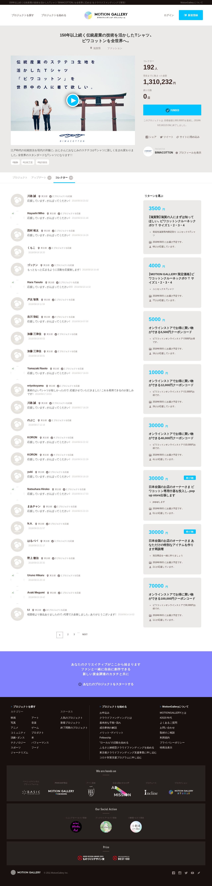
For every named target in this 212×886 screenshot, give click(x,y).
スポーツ (16, 747)
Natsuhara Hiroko (38, 489)
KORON (32, 437)
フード (35, 747)
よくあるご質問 (168, 722)
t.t (28, 609)
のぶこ (31, 420)
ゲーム (35, 727)
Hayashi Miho (35, 213)
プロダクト (37, 732)
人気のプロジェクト (71, 717)
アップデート (41, 177)
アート (35, 717)
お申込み (104, 712)
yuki (30, 472)
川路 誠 (31, 196)
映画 (13, 717)
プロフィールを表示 (190, 152)
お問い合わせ (167, 727)
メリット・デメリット (111, 732)
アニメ (14, 727)
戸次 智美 (33, 299)
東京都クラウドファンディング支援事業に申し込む (126, 752)
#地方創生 (42, 162)
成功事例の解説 (108, 727)
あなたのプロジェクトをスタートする (108, 684)
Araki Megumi (36, 592)
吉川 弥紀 (33, 316)
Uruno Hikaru (35, 575)
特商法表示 (166, 747)
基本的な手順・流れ (110, 722)
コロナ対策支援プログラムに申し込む (121, 757)
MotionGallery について (192, 2)
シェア (153, 137)
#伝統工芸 (28, 162)
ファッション (114, 48)
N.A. (30, 523)
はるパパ (32, 541)
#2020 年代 (166, 717)
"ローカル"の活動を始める (114, 742)
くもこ (31, 247)
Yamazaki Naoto (37, 368)
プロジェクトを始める (53, 15)
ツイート (168, 137)
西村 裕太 (33, 230)
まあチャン (34, 506)
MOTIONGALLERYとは (173, 712)
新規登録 (193, 15)
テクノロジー (18, 742)
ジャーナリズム (19, 752)
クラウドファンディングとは (116, 717)
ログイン (169, 15)
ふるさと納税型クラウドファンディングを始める (126, 747)
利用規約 (165, 737)
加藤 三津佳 (34, 334)
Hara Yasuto (35, 282)
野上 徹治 (33, 558)
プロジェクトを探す (23, 15)
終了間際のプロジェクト (72, 727)
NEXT (85, 634)
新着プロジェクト (70, 722)
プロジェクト (20, 177)
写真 (13, 722)
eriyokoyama (35, 385)
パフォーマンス (40, 742)
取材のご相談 (167, 732)
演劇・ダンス (18, 737)
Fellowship (105, 737)
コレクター (64, 177)
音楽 (33, 722)
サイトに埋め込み (190, 137)
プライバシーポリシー (172, 742)
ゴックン (32, 265)
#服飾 (15, 162)
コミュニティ (18, 732)
